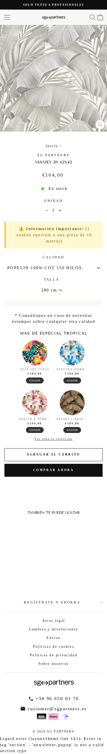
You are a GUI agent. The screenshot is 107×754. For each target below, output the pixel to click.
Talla (51, 279)
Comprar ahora (53, 470)
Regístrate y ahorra (52, 602)
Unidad (53, 201)
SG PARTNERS (53, 155)
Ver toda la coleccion (53, 439)
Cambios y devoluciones (53, 629)
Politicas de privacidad (53, 655)
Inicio (52, 146)
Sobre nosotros (53, 663)
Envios (53, 638)
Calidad (53, 257)
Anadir (35, 380)
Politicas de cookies (53, 646)
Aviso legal (53, 620)
